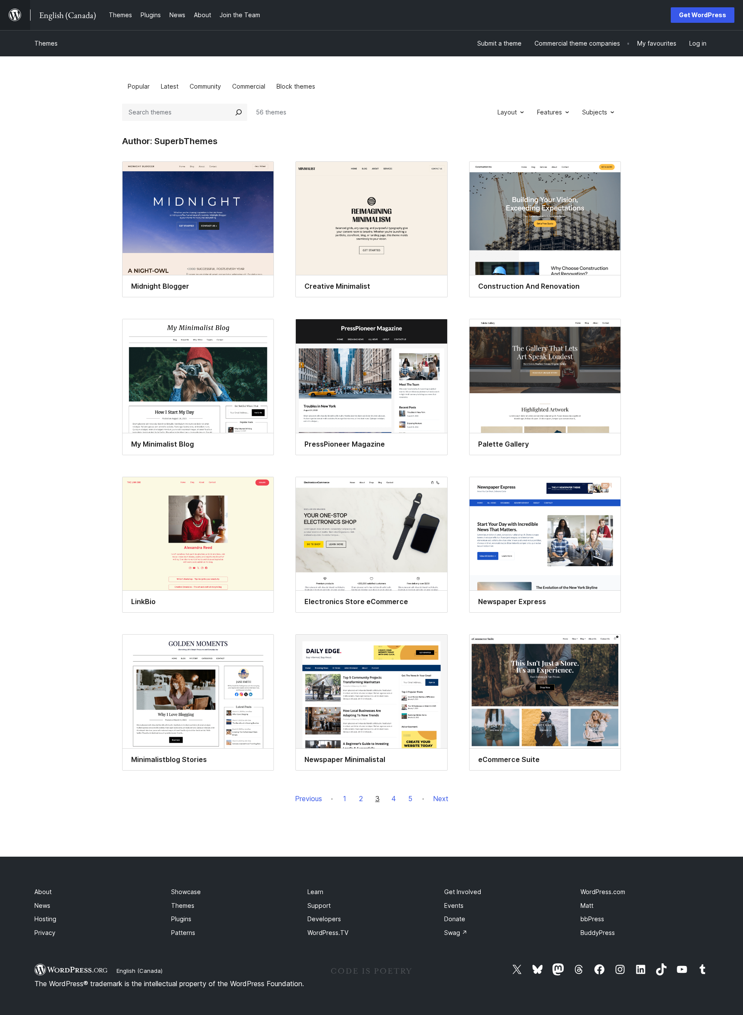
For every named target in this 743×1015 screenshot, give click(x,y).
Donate (454, 918)
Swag (455, 932)
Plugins (181, 918)
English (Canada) (140, 970)
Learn (315, 891)
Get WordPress (702, 15)
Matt (586, 905)
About (43, 891)
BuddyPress (597, 932)
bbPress (592, 918)
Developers (324, 918)
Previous (308, 798)
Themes (46, 43)
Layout (507, 112)
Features (549, 112)
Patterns (183, 932)
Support (319, 905)
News (42, 905)
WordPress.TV (327, 932)
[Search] (238, 112)
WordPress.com (602, 891)
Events (454, 905)
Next (440, 798)
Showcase (186, 891)
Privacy (44, 932)
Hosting (45, 918)
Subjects (594, 112)
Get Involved (462, 891)
